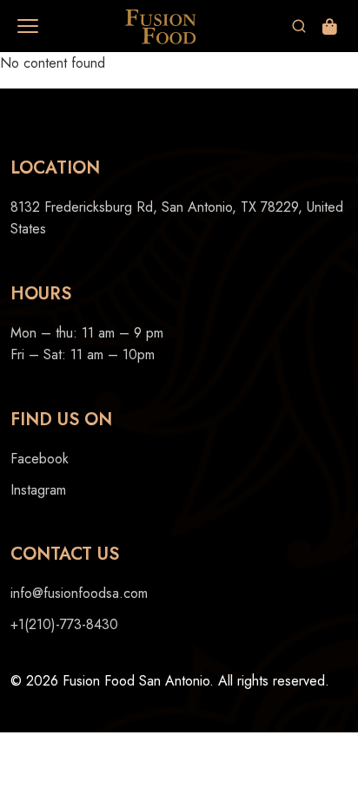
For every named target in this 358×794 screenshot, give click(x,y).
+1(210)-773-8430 (64, 624)
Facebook (39, 459)
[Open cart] (329, 26)
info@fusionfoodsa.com (79, 593)
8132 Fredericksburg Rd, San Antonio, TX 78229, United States (176, 218)
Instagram (38, 490)
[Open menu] (28, 26)
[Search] (299, 26)
